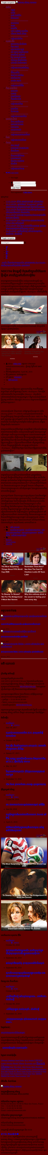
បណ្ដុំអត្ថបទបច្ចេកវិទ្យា (19, 116)
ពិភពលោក (15, 18)
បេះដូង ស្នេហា (16, 80)
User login (14, 173)
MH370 (9, 544)
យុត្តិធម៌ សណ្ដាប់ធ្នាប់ (18, 535)
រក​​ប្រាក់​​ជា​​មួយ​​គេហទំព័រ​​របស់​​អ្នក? (13, 1033)
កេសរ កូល (17, 364)
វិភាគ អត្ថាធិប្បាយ (17, 121)
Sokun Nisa (26, 1074)
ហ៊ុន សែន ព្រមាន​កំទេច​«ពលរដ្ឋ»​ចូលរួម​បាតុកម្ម (26, 784)
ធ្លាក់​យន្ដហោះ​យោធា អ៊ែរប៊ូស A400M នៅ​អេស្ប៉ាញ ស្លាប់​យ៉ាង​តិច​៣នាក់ (22, 652)
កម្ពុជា (13, 10)
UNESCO (38, 1060)
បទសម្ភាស (15, 127)
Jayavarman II (37, 1071)
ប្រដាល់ (13, 93)
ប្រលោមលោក (16, 158)
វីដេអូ (8, 137)
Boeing (9, 540)
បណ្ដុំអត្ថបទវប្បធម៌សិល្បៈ (20, 67)
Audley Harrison (7, 1063)
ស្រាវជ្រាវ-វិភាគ (11, 119)
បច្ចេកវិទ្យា (14, 108)
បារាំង (13, 12)
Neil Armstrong (16, 1074)
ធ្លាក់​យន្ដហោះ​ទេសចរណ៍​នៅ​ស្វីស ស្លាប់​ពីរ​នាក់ (14, 636)
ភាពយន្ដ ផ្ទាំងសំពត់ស (19, 60)
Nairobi (11, 1071)
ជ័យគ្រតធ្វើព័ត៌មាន (17, 155)
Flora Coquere (20, 1076)
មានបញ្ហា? (18, 377)
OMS (3, 1069)
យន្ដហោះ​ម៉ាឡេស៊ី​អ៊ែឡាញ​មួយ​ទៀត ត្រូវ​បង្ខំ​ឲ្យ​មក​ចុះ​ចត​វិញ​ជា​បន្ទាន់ (20, 624)
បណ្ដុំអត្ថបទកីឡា (17, 104)
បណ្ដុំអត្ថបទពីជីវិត (17, 85)
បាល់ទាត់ (14, 91)
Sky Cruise (11, 1076)
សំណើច (14, 163)
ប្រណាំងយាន (16, 96)
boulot (31, 1060)
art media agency (26, 1069)
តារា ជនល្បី (15, 145)
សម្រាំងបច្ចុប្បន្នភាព (17, 530)
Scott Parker (19, 1060)
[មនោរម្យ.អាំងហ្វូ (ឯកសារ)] (26, 2)
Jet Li (26, 1060)
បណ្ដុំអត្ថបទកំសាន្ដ (17, 168)
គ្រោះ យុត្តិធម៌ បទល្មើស (19, 31)
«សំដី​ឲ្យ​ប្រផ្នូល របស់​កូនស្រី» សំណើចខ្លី (22, 1009)
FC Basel (17, 1071)
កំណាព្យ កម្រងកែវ (17, 161)
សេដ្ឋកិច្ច (14, 28)
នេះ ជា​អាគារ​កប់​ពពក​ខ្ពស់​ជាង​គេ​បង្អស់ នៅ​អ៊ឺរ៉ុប (25, 804)
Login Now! (16, 188)
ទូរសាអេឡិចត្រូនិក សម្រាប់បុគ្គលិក (14, 1048)
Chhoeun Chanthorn (8, 1060)
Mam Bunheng (37, 1067)
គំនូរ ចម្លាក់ (15, 46)
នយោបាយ (15, 23)
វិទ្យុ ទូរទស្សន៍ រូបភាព (18, 57)
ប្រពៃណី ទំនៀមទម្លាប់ (19, 63)
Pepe (33, 1074)
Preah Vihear (18, 1063)
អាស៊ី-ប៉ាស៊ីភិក (16, 15)
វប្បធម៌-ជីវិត (10, 41)
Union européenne (39, 1069)
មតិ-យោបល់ (13, 380)
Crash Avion (11, 542)
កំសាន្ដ (8, 142)
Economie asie (30, 1063)
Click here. (27, 192)
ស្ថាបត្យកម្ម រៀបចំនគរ (19, 44)
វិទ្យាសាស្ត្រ (15, 111)
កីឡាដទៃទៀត (16, 99)
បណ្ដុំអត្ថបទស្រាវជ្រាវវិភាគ (20, 134)
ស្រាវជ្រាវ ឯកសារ (17, 124)
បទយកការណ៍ (16, 129)
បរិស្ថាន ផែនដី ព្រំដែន (18, 33)
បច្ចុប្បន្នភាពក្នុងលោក (29, 532)
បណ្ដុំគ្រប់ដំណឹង (17, 38)
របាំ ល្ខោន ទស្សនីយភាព (19, 52)
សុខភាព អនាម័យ (17, 75)
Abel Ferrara (26, 1067)
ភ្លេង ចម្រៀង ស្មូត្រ (17, 49)
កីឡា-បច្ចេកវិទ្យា (11, 88)
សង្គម (13, 25)
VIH (28, 1076)
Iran (11, 1067)
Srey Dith (4, 1071)
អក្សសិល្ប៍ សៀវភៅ (18, 54)
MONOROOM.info (28, 686)
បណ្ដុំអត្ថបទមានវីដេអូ (18, 140)
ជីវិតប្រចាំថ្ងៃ (15, 72)
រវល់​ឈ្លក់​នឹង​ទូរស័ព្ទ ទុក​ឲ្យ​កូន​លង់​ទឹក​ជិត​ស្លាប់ (25, 963)
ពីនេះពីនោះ (15, 151)
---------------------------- (19, 20)
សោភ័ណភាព (16, 78)
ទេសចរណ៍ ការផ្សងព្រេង (20, 148)
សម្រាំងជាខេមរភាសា (33, 530)
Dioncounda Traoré (12, 1069)
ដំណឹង (8, 7)
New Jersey (18, 1067)
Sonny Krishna (26, 1071)
